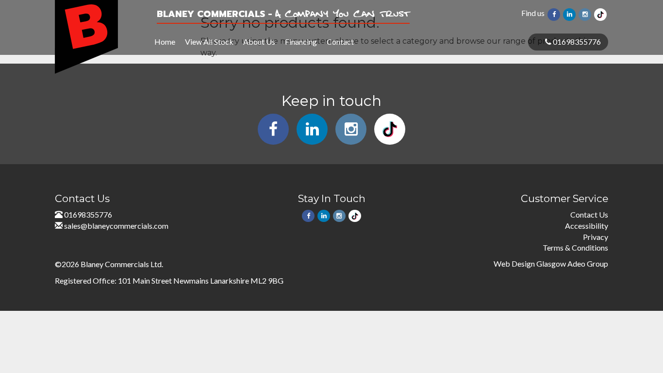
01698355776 (576, 41)
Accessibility (586, 225)
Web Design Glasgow (530, 263)
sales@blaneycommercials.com (116, 225)
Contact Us (589, 214)
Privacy (595, 236)
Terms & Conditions (575, 247)
